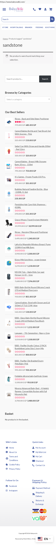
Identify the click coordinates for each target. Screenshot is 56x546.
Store (5, 27)
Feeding (39, 27)
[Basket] (50, 9)
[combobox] (28, 99)
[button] (4, 9)
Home (5, 39)
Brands (28, 27)
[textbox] (28, 99)
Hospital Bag (16, 27)
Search (45, 79)
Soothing (50, 27)
